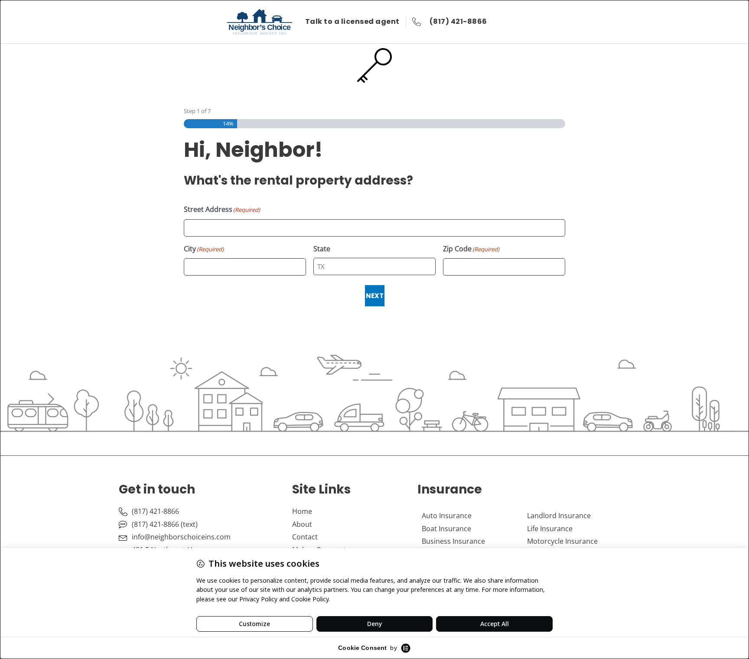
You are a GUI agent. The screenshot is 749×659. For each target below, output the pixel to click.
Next (375, 295)
